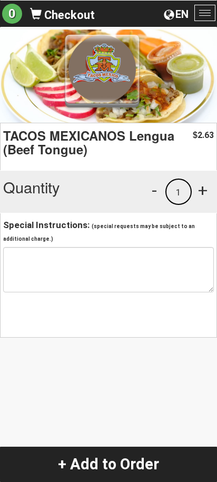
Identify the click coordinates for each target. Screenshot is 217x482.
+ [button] (203, 190)
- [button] (154, 190)
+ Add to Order (108, 464)
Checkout (68, 15)
